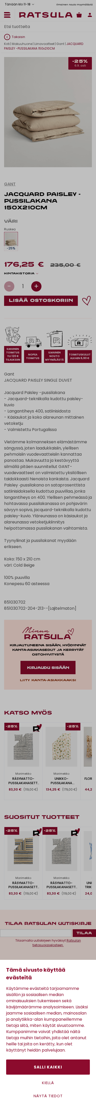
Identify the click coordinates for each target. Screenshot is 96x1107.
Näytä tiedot (48, 1096)
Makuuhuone (22, 44)
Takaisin (18, 37)
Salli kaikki (48, 1067)
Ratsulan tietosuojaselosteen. (57, 942)
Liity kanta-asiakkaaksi (48, 680)
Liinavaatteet (44, 44)
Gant (60, 44)
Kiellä (48, 1082)
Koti (7, 44)
